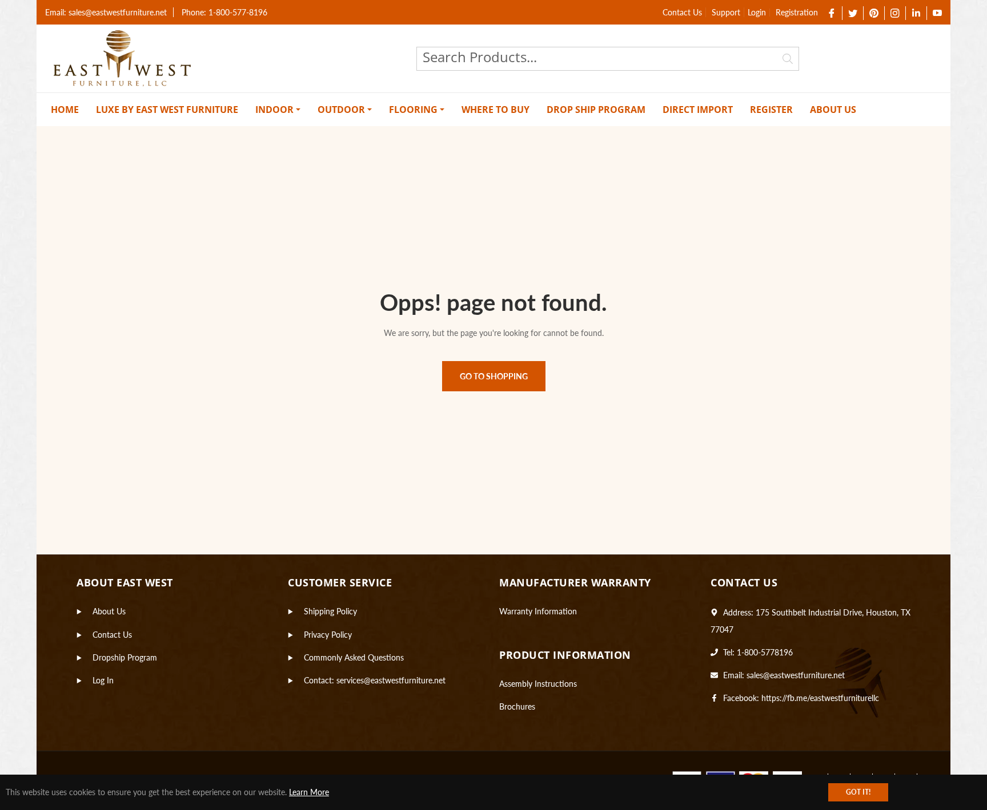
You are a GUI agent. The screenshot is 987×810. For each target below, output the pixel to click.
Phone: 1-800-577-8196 (224, 12)
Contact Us (682, 12)
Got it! (858, 792)
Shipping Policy (330, 611)
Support (726, 12)
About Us (109, 611)
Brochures (517, 706)
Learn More (309, 792)
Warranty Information (538, 611)
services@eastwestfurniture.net (391, 680)
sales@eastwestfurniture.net (796, 675)
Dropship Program (125, 657)
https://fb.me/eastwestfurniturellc (820, 698)
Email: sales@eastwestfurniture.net (106, 12)
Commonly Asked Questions (354, 657)
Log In (103, 680)
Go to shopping (494, 376)
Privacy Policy (328, 634)
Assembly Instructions (538, 683)
